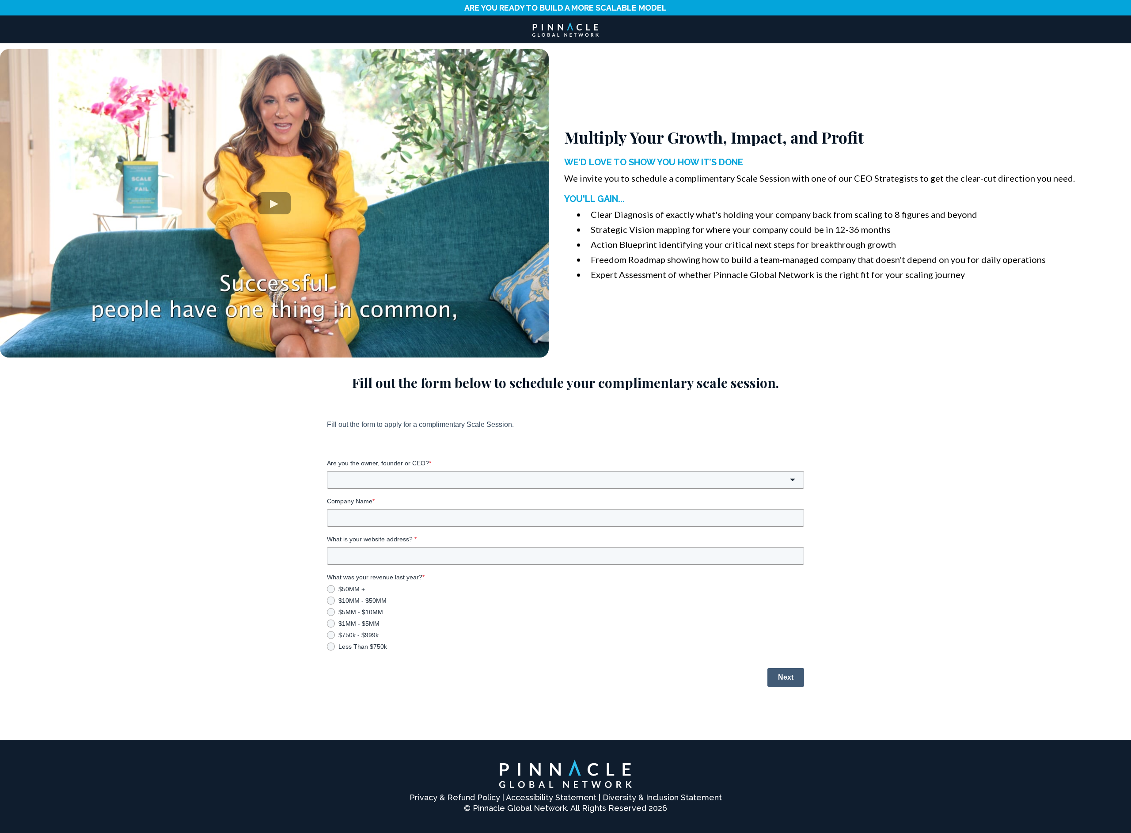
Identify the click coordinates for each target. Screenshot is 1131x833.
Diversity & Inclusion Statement (662, 797)
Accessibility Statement (551, 797)
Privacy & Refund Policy (455, 797)
